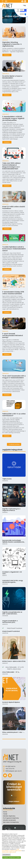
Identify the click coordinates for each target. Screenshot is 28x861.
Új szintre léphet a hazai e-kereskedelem (12, 77)
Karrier (5, 812)
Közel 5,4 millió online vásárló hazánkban (13, 207)
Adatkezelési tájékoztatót (9, 852)
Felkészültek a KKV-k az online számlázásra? (14, 415)
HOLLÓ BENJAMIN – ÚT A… (11, 672)
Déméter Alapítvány (9, 816)
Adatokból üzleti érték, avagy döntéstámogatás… (12, 581)
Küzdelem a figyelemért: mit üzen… (12, 572)
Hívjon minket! (14, 801)
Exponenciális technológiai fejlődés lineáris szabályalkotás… (13, 541)
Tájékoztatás (7, 479)
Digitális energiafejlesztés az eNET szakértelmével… (12, 613)
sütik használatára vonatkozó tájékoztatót (11, 850)
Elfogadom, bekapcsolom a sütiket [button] (11, 857)
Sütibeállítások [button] (6, 854)
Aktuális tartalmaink (9, 820)
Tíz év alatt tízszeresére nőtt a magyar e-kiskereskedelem (14, 377)
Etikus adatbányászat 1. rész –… (13, 732)
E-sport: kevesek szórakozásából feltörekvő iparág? (12, 335)
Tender (5, 814)
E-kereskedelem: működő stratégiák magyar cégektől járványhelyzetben (13, 118)
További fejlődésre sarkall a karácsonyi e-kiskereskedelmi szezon (14, 249)
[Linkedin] (25, 1)
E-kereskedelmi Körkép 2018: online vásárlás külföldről (13, 293)
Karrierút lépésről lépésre (11, 702)
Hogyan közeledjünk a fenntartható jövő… (10, 621)
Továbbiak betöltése (14, 444)
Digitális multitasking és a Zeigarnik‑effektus (11, 509)
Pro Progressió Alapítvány (11, 818)
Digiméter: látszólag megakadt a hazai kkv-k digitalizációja (12, 44)
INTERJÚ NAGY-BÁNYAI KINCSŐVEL (14, 661)
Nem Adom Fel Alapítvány (11, 822)
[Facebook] (22, 1)
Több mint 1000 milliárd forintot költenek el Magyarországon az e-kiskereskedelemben (11, 166)
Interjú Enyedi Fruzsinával (11, 631)
